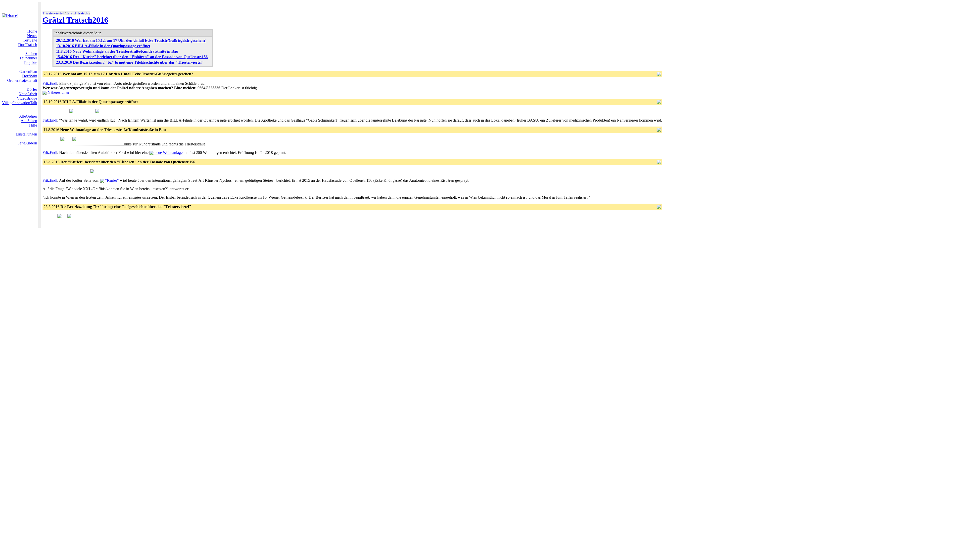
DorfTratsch (27, 45)
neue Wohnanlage (168, 152)
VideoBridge (27, 98)
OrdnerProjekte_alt (22, 80)
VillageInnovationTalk (19, 103)
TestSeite (30, 40)
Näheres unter (58, 92)
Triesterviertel (53, 13)
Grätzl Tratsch (77, 13)
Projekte (30, 62)
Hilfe (33, 125)
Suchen (31, 53)
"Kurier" (111, 180)
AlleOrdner (28, 116)
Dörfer (32, 89)
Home (32, 31)
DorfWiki (29, 76)
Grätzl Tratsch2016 (75, 19)
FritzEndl (50, 83)
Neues (32, 36)
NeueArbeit (28, 94)
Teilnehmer (28, 58)
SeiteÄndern (27, 143)
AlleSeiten (29, 121)
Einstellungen (26, 134)
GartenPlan (28, 71)
